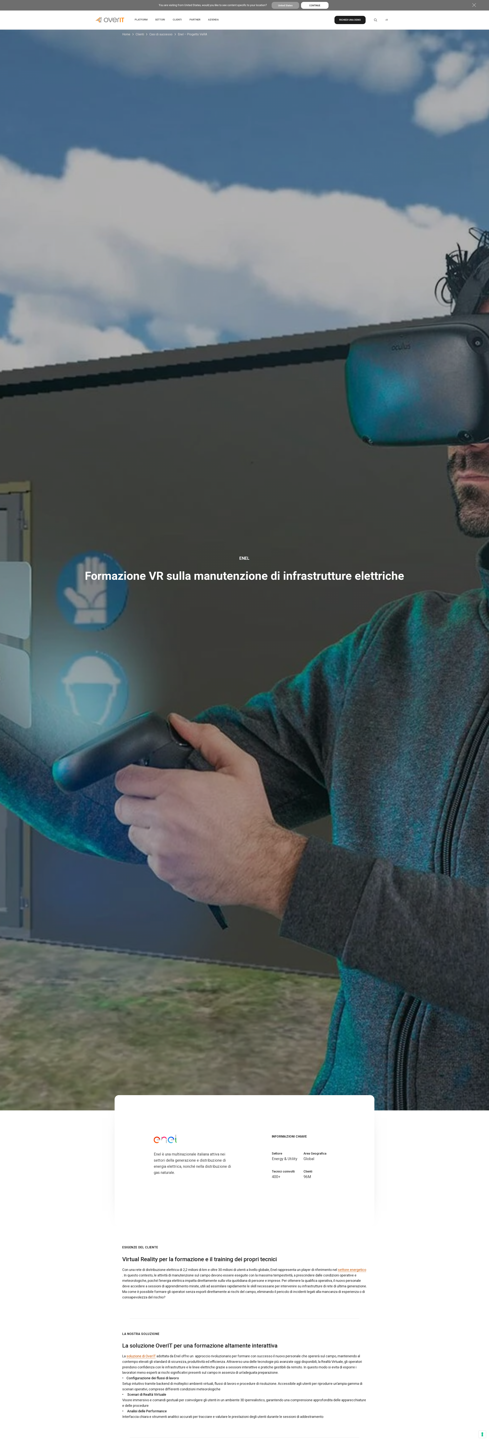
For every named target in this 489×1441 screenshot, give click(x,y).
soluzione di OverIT (141, 1356)
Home (126, 34)
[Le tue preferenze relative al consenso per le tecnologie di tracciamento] (482, 1434)
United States (285, 5)
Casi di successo (160, 34)
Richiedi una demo (350, 20)
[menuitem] (386, 20)
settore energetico (352, 1270)
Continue (314, 5)
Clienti (140, 34)
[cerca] (373, 20)
